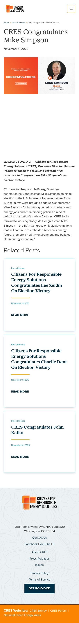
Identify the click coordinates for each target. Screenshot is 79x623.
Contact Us (39, 537)
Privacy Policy (39, 573)
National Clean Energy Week (22, 615)
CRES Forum (58, 610)
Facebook (31, 544)
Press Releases (39, 558)
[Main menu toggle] (71, 9)
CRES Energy (38, 610)
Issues (39, 564)
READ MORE (20, 315)
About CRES (40, 552)
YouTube (45, 544)
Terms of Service (39, 579)
